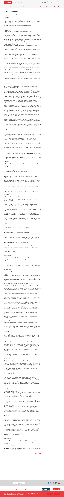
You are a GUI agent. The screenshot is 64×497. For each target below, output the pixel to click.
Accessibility (20, 489)
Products (6, 6)
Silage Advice (33, 6)
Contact (55, 6)
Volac (56, 490)
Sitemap (24, 489)
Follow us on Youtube (59, 483)
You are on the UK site (8, 483)
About (51, 6)
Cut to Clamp (46, 489)
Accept (50, 493)
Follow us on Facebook (49, 483)
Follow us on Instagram (54, 483)
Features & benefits (13, 6)
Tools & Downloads (41, 6)
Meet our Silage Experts (24, 6)
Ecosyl (8, 3)
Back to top (37, 453)
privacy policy (23, 494)
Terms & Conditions (7, 489)
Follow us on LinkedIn (56, 483)
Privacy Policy (14, 489)
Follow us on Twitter (51, 483)
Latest (47, 6)
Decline (57, 493)
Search (59, 7)
